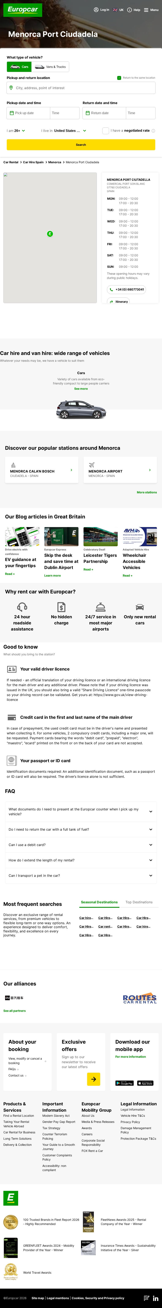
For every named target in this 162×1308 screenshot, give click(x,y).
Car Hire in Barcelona (124, 918)
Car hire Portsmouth (143, 926)
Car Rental (10, 162)
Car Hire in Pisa (105, 918)
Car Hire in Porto (86, 935)
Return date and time (100, 103)
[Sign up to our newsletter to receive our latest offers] (93, 1079)
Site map (38, 1298)
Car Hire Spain (33, 162)
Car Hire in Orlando (105, 935)
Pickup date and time (24, 103)
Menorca (54, 162)
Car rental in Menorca (105, 926)
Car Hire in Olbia (124, 926)
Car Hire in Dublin (143, 918)
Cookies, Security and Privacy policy (98, 1298)
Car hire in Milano (86, 918)
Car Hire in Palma (86, 926)
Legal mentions (58, 1298)
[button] (50, 234)
